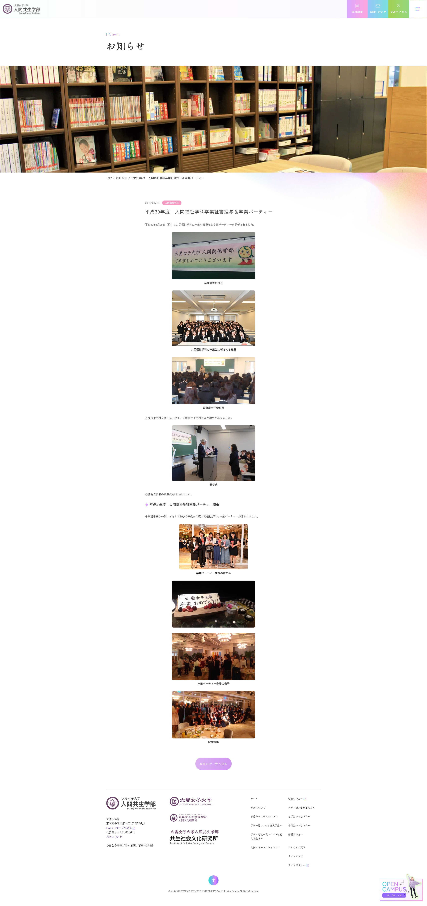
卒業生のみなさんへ (299, 825)
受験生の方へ (295, 798)
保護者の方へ (295, 834)
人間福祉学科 (172, 203)
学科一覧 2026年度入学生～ (266, 825)
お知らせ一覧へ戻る (213, 764)
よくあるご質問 (296, 847)
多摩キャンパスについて (264, 816)
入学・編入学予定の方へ (301, 807)
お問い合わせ (114, 837)
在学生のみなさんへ (299, 816)
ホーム (254, 798)
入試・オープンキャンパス (265, 847)
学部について (258, 807)
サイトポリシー (296, 865)
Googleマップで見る (119, 828)
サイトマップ (295, 856)
